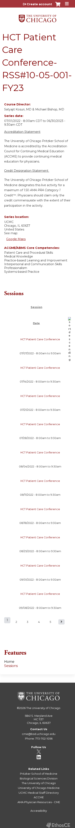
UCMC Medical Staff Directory (39, 792)
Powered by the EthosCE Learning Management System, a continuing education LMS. (58, 825)
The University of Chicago (43, 708)
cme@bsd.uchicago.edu (38, 734)
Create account (39, 4)
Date (36, 323)
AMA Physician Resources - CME (39, 802)
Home (9, 662)
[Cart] (57, 6)
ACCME (39, 797)
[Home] (37, 17)
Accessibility (38, 810)
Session (36, 307)
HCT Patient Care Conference (40, 339)
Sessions (11, 666)
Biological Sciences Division (39, 778)
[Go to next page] (61, 622)
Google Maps (16, 239)
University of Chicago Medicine (39, 788)
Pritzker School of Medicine (38, 773)
